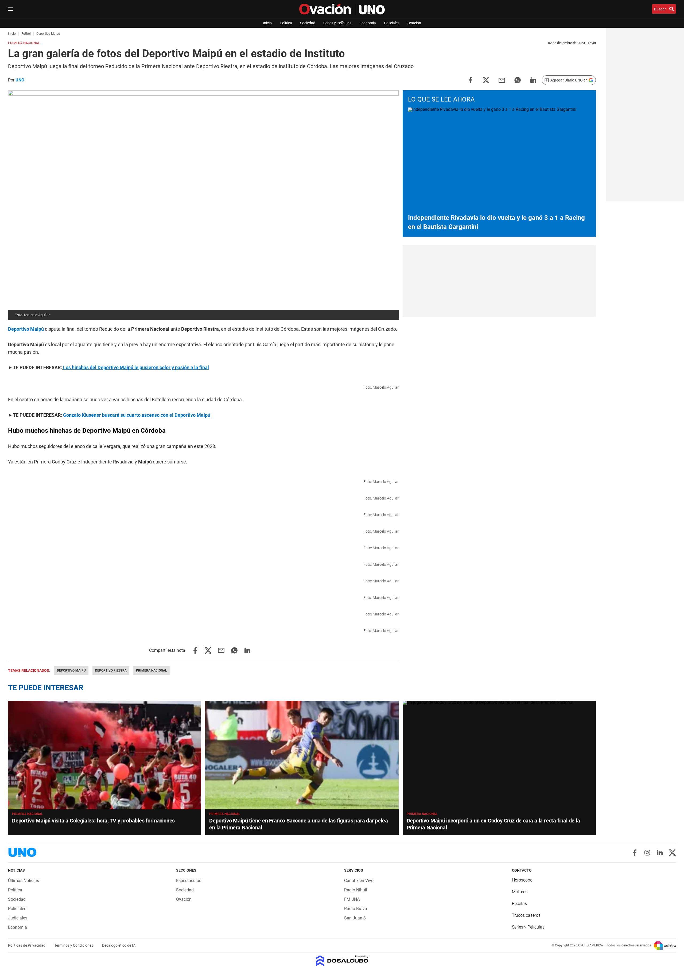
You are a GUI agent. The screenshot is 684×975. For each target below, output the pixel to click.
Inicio (267, 23)
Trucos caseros (526, 915)
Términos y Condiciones (74, 945)
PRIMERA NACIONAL (224, 814)
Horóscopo (522, 880)
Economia (367, 23)
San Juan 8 (355, 918)
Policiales (391, 23)
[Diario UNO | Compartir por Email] (502, 79)
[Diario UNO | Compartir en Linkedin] (533, 79)
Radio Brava (355, 908)
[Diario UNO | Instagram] (647, 852)
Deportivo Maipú (71, 670)
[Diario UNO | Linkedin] (659, 852)
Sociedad (307, 23)
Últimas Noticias (23, 880)
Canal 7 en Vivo (359, 880)
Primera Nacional (151, 670)
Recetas (519, 903)
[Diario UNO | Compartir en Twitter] (486, 79)
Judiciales (17, 918)
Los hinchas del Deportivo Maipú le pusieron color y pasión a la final (135, 367)
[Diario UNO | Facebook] (634, 852)
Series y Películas (337, 23)
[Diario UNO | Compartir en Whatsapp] (517, 79)
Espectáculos (188, 880)
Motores (519, 891)
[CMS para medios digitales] (342, 961)
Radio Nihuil (355, 889)
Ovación (414, 23)
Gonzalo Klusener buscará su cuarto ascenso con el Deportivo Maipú (136, 415)
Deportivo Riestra (111, 670)
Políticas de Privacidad (27, 945)
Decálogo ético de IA (118, 945)
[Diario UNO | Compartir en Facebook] (470, 79)
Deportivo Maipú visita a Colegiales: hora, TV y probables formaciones (93, 820)
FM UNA (352, 899)
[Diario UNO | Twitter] (672, 852)
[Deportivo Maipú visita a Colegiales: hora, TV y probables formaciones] (104, 755)
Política (286, 23)
